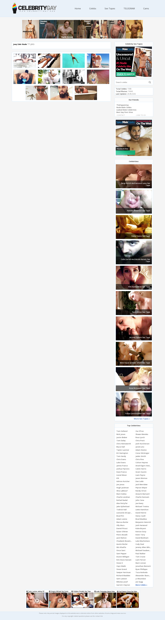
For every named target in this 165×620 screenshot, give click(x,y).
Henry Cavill (140, 516)
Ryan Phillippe (141, 569)
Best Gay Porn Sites (124, 112)
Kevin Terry (140, 535)
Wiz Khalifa (121, 547)
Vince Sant (120, 550)
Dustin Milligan (122, 557)
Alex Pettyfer (122, 503)
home (78, 8)
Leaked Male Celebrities (126, 110)
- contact (120, 115)
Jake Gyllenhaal (122, 506)
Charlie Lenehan (123, 497)
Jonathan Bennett (143, 566)
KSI (117, 478)
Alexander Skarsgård (144, 575)
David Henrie (141, 513)
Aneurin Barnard (142, 494)
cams (146, 8)
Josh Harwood (141, 525)
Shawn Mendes (142, 434)
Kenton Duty (141, 531)
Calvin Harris (141, 469)
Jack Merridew (141, 484)
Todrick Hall (121, 509)
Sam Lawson (121, 578)
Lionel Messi (121, 475)
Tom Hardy (121, 456)
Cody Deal (140, 544)
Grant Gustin (141, 472)
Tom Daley (121, 440)
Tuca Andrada (141, 572)
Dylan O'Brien (122, 531)
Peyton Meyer (141, 487)
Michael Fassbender (144, 550)
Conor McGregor (142, 453)
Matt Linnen (141, 563)
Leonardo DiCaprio (124, 513)
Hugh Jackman (122, 487)
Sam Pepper (121, 553)
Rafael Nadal (122, 500)
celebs (92, 8)
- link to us (140, 115)
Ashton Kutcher (123, 481)
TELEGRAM (129, 8)
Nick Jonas (120, 434)
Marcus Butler (122, 522)
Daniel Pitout (122, 528)
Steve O (119, 563)
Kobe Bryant (141, 528)
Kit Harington (122, 453)
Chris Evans (121, 459)
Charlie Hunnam (142, 497)
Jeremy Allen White (143, 547)
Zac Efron (140, 431)
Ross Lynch (140, 437)
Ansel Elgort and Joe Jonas (147, 465)
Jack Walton (121, 538)
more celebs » (141, 585)
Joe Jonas (120, 484)
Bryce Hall (120, 447)
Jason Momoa (141, 478)
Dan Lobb (139, 481)
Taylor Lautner (122, 450)
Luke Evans (121, 462)
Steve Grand (121, 569)
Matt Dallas (121, 494)
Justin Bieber (121, 437)
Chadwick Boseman (124, 541)
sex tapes (110, 8)
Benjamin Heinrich (143, 522)
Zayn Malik (121, 566)
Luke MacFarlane (143, 541)
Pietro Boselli (121, 535)
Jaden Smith (141, 456)
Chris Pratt (140, 440)
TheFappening (122, 105)
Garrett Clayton (123, 585)
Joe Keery (139, 503)
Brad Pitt (120, 516)
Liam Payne (140, 475)
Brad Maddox (141, 519)
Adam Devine (141, 450)
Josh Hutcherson (142, 444)
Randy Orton (141, 491)
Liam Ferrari (141, 560)
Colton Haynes (142, 462)
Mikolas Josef (122, 582)
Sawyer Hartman (123, 572)
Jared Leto (140, 447)
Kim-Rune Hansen (123, 560)
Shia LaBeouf (122, 491)
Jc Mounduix (141, 578)
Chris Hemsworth (123, 444)
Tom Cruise (140, 557)
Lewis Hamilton (142, 509)
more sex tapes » (142, 418)
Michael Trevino (142, 506)
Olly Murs (120, 525)
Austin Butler (122, 544)
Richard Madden (123, 575)
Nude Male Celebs (123, 107)
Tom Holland (121, 431)
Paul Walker (140, 553)
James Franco (122, 465)
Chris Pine (140, 459)
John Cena (140, 500)
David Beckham (142, 538)
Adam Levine (121, 519)
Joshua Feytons (122, 469)
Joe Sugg (139, 582)
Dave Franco (121, 472)
